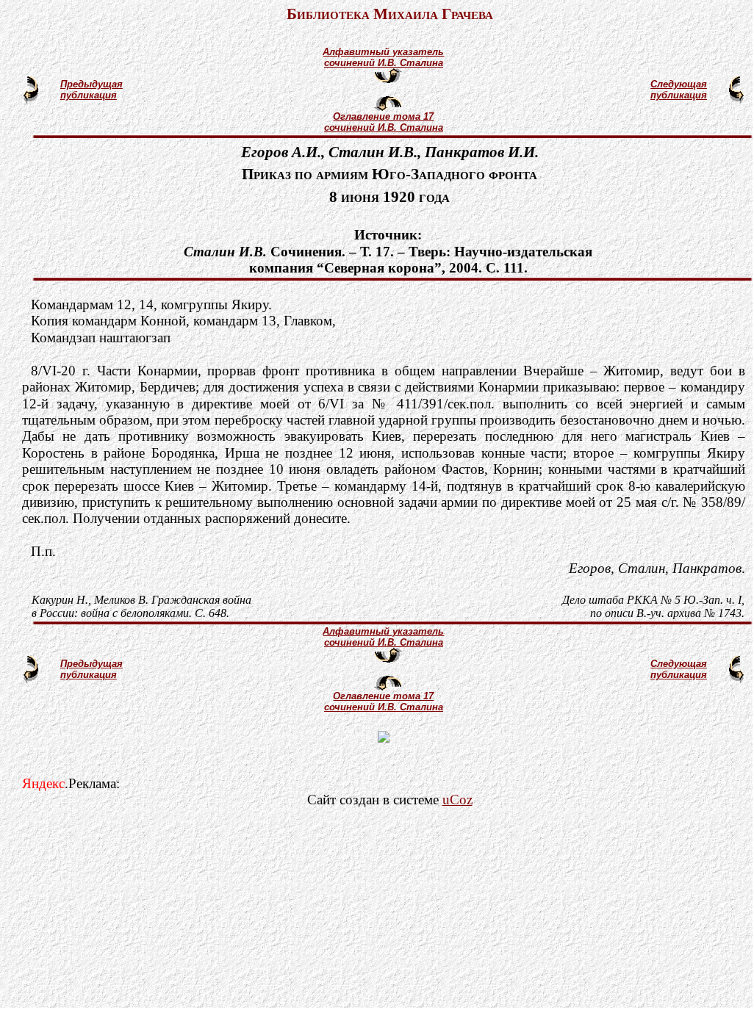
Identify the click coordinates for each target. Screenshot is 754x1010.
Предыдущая (91, 84)
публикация (88, 95)
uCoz (457, 799)
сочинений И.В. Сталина (383, 62)
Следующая (678, 84)
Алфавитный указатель (383, 51)
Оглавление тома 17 (383, 116)
